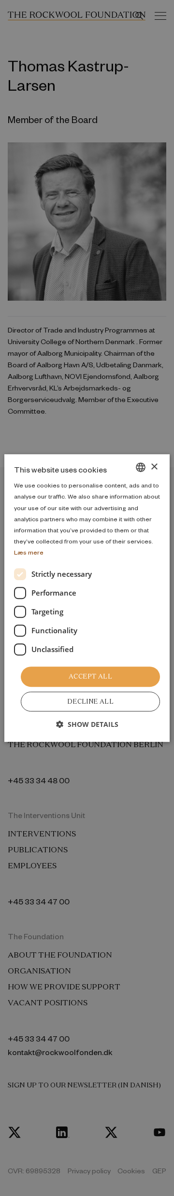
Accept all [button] (90, 676)
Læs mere (29, 552)
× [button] (154, 467)
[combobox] (140, 467)
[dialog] (87, 598)
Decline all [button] (90, 701)
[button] (87, 724)
